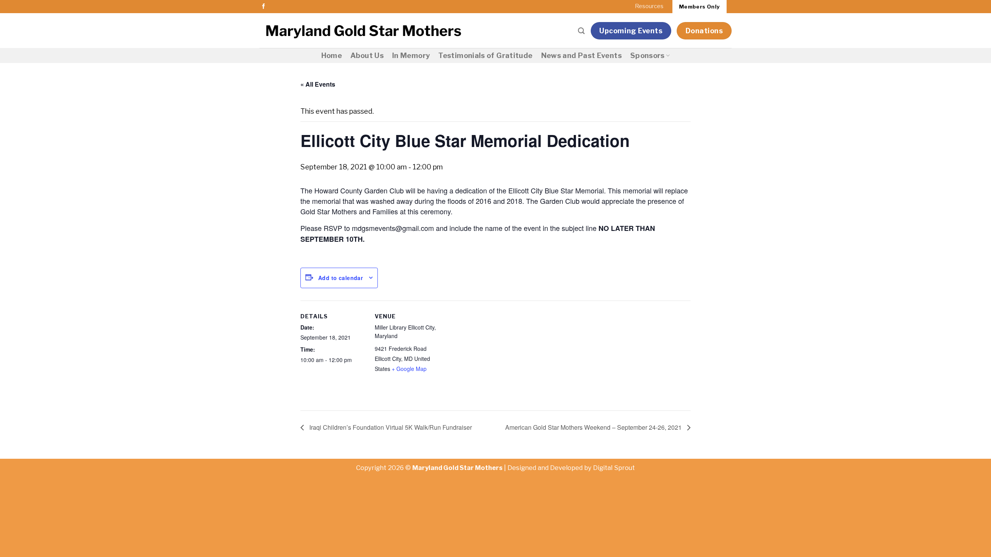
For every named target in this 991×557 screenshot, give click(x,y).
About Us (367, 55)
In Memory (411, 55)
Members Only (699, 6)
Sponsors (647, 55)
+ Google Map (409, 368)
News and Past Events (581, 55)
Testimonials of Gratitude (485, 55)
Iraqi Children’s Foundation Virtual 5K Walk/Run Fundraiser (390, 427)
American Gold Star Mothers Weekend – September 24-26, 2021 (594, 427)
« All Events (317, 84)
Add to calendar (340, 278)
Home (331, 55)
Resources (649, 6)
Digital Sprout (614, 468)
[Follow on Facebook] (263, 7)
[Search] (581, 31)
